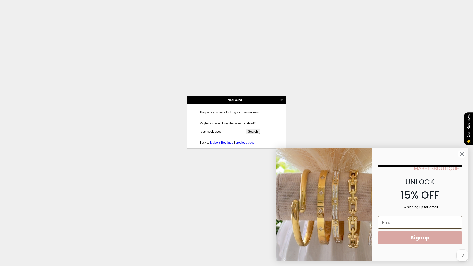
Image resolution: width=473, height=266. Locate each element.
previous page (245, 142)
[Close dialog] (461, 154)
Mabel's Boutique (221, 142)
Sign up (420, 237)
